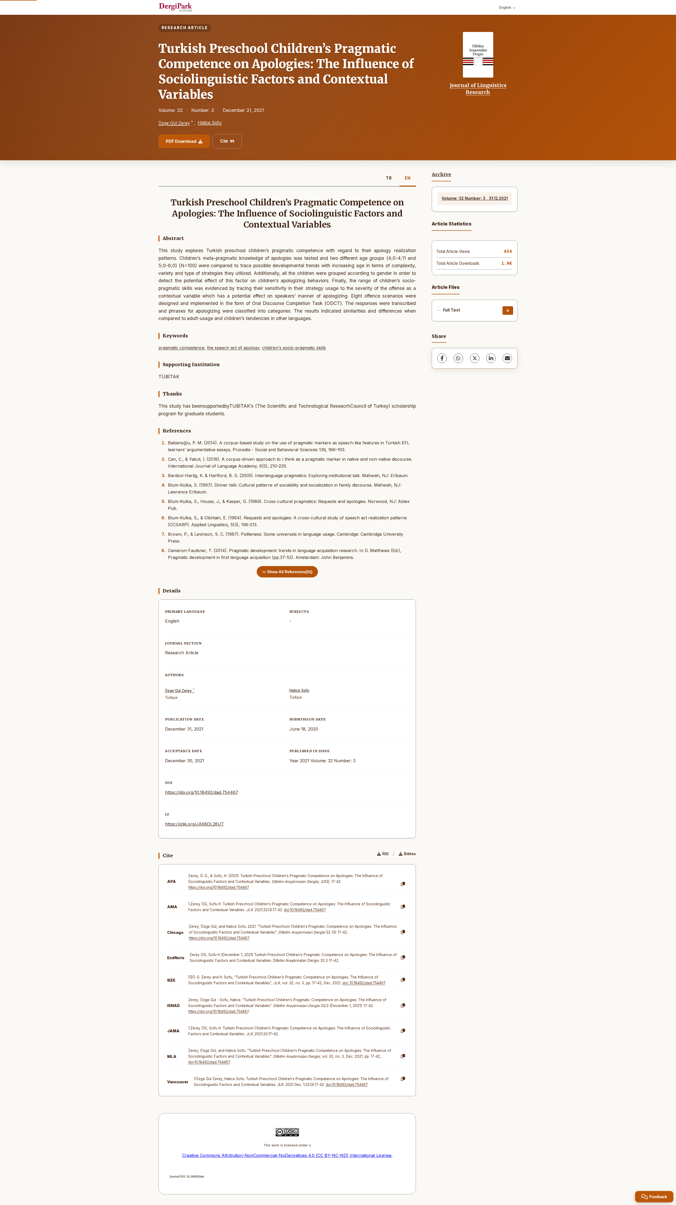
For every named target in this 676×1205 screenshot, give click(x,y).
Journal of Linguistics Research (478, 88)
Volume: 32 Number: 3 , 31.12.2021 (475, 198)
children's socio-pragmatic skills (294, 347)
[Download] (508, 310)
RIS (385, 853)
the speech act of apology (233, 347)
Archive (441, 174)
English (505, 7)
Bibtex (410, 853)
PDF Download (181, 141)
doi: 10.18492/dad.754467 (363, 983)
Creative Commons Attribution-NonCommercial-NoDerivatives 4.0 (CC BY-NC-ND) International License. (287, 1155)
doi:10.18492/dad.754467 (305, 910)
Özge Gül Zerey (174, 123)
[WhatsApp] (458, 358)
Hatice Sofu (210, 122)
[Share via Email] (507, 358)
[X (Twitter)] (475, 358)
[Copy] (403, 884)
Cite (224, 141)
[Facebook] (442, 358)
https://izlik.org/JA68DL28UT (194, 824)
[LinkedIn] (491, 358)
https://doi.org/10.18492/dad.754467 (201, 792)
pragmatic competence (181, 347)
